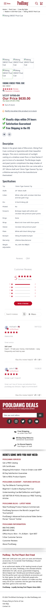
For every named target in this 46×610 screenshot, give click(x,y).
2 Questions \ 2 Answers (12, 91)
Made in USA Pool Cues (13, 11)
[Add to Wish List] (4, 134)
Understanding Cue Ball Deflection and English (21, 492)
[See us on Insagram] (16, 421)
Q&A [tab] (28, 258)
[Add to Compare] (9, 134)
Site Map (6, 604)
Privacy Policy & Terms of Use (13, 601)
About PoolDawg (9, 544)
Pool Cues (12, 9)
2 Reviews (15, 89)
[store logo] (23, 3)
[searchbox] (13, 314)
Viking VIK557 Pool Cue (32, 11)
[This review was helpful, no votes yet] (35, 359)
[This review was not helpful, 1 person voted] (39, 395)
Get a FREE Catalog (10, 463)
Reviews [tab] (19, 258)
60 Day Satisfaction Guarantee (15, 473)
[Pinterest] (29, 421)
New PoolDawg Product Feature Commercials (21, 507)
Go (40, 415)
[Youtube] (36, 421)
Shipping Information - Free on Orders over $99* (22, 470)
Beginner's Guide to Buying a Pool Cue (18, 489)
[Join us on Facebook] (9, 421)
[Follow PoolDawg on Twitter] (23, 421)
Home (5, 9)
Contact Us (6, 606)
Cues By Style (23, 9)
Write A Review (23, 303)
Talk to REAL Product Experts (14, 476)
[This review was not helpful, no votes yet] (39, 359)
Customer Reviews (10, 540)
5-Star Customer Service (12, 537)
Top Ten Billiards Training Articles (16, 485)
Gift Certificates (9, 466)
